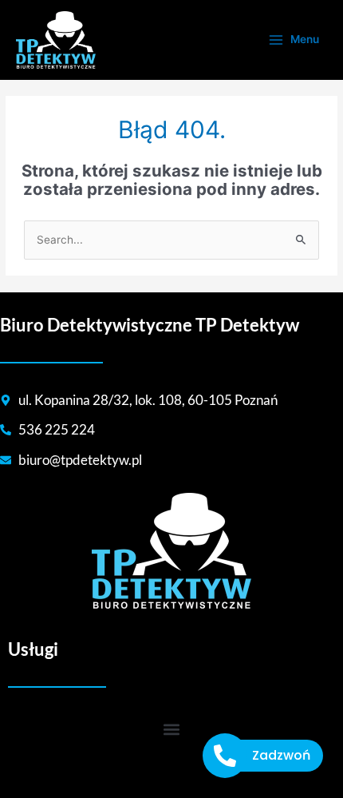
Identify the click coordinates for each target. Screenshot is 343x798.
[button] (172, 729)
